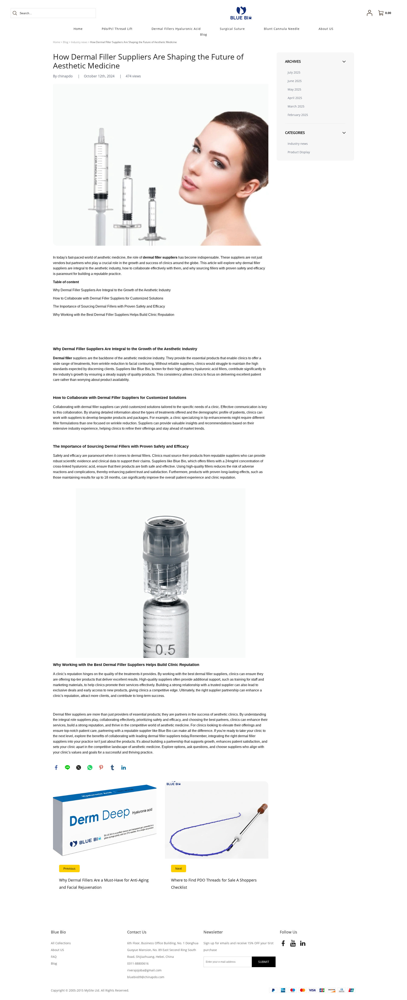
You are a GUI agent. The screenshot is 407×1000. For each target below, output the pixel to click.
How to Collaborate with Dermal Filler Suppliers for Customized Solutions (108, 298)
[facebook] (283, 944)
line (67, 767)
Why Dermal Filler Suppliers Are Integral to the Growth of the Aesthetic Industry (112, 290)
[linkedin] (302, 944)
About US (57, 950)
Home (56, 42)
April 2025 (295, 98)
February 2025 (298, 115)
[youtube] (293, 944)
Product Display (299, 152)
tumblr (112, 767)
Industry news (79, 42)
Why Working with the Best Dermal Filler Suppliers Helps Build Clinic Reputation (113, 314)
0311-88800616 (138, 963)
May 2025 (294, 89)
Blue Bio (58, 932)
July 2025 (294, 72)
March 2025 (296, 106)
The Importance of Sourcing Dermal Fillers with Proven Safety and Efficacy (109, 306)
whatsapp (90, 767)
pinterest (101, 767)
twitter (78, 767)
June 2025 (295, 81)
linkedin (123, 767)
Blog (65, 42)
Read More (104, 839)
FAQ (54, 957)
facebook (56, 767)
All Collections (61, 943)
